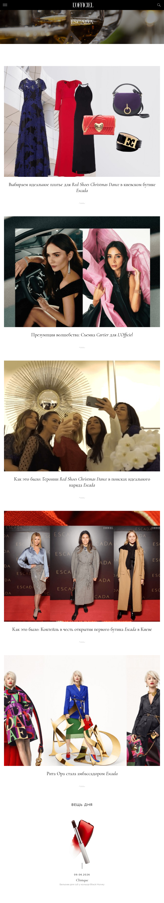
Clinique (82, 880)
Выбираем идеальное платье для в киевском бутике (82, 187)
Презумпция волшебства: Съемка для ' (82, 335)
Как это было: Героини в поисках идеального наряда (82, 482)
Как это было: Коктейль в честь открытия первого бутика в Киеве (82, 629)
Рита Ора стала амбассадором (82, 774)
